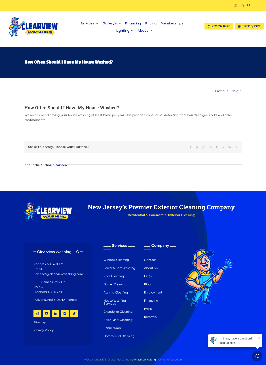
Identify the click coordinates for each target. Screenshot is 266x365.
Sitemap (39, 322)
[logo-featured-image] (33, 12)
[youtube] (46, 313)
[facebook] (248, 5)
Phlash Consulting (144, 359)
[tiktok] (74, 313)
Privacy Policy (43, 330)
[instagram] (235, 5)
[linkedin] (242, 5)
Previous (221, 91)
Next (235, 91)
